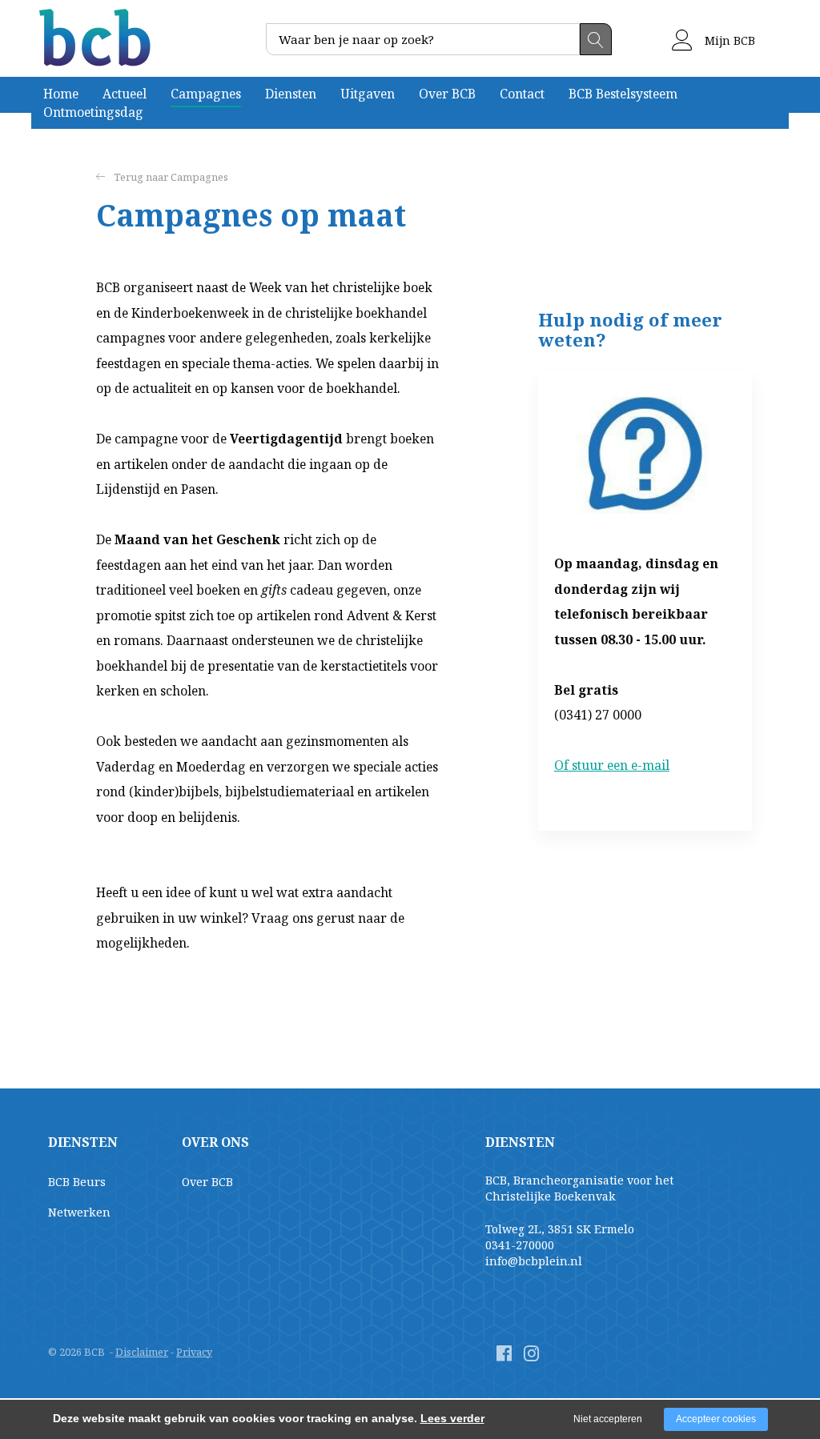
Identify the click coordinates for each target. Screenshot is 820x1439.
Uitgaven (367, 93)
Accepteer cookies (716, 1419)
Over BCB (447, 93)
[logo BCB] (97, 38)
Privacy (194, 1352)
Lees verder (452, 1418)
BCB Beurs (77, 1181)
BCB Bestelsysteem (623, 93)
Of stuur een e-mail (611, 765)
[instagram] (531, 1353)
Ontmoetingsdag (93, 112)
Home (60, 93)
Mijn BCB (728, 40)
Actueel (124, 93)
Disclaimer (141, 1352)
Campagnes (206, 93)
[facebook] (504, 1353)
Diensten (290, 93)
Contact (522, 93)
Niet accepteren (607, 1419)
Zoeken (596, 39)
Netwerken (79, 1212)
